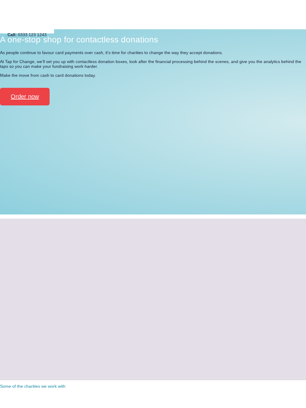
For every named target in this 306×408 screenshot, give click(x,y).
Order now (25, 96)
